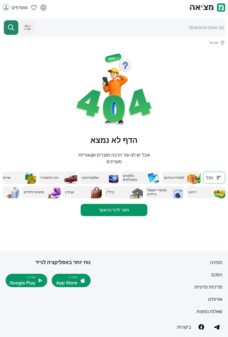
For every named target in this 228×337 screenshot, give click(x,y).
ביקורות (184, 327)
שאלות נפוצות (209, 311)
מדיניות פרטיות (208, 287)
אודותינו (215, 299)
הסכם (216, 274)
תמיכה (216, 262)
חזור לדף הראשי (114, 210)
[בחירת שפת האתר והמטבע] (43, 7)
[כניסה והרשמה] (6, 7)
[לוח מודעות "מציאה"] (207, 7)
